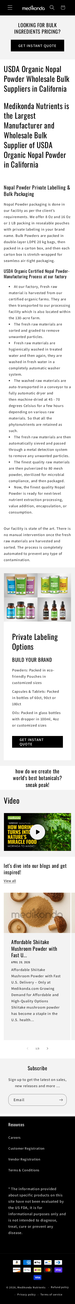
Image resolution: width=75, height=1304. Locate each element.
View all (10, 880)
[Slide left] (27, 1048)
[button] (10, 7)
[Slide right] (47, 1048)
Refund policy (60, 1287)
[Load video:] (37, 832)
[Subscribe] (60, 1100)
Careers (14, 1137)
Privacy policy (26, 1294)
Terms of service (51, 1294)
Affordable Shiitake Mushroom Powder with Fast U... (34, 948)
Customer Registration (26, 1148)
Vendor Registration (24, 1159)
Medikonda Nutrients (31, 1287)
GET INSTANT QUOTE (37, 45)
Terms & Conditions (23, 1170)
